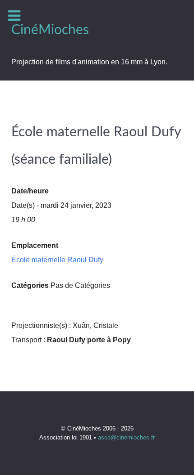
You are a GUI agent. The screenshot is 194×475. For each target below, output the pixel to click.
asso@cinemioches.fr (126, 437)
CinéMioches (50, 30)
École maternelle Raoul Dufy (57, 260)
